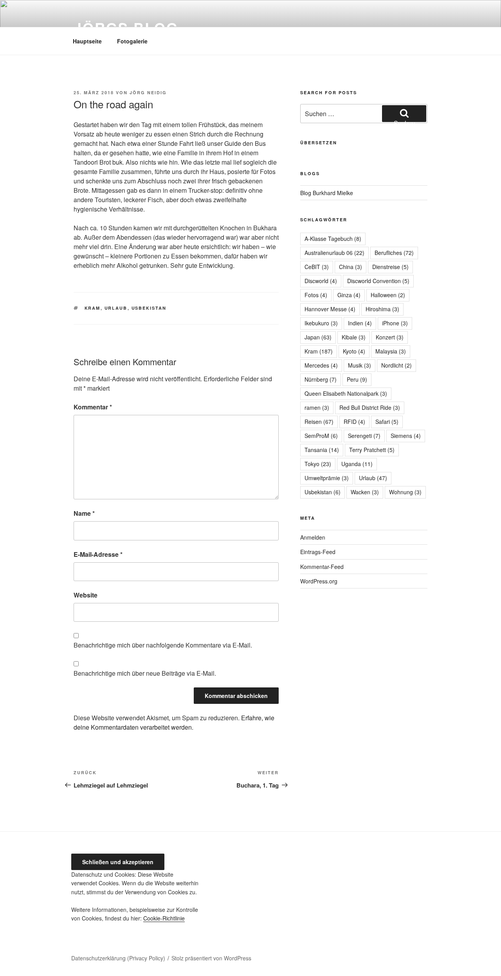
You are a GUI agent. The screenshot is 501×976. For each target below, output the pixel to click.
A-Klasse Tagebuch (333, 238)
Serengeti (364, 436)
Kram (93, 308)
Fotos (316, 295)
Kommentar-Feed (322, 567)
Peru (357, 379)
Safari (386, 421)
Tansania (322, 450)
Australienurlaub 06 (334, 253)
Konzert (390, 337)
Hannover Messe (330, 309)
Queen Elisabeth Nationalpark (346, 393)
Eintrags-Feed (317, 552)
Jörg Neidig (148, 92)
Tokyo (318, 464)
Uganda (357, 464)
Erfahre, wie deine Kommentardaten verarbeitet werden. (174, 722)
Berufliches (394, 253)
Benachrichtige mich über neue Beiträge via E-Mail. (145, 673)
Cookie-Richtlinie (164, 918)
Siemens (406, 436)
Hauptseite (87, 41)
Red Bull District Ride (369, 407)
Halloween (388, 295)
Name (84, 513)
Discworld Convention (378, 281)
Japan (318, 337)
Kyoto (354, 351)
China (350, 267)
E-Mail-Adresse (98, 554)
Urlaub (116, 308)
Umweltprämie (327, 478)
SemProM (321, 436)
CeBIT (317, 267)
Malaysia (390, 351)
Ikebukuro (321, 323)
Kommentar (93, 406)
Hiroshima (382, 309)
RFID (354, 421)
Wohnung (405, 492)
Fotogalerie (132, 41)
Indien (360, 323)
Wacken (365, 492)
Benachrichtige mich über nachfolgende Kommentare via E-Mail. (163, 644)
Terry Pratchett (372, 450)
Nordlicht (396, 365)
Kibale (354, 337)
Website (85, 594)
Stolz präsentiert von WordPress (211, 958)
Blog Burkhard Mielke (326, 193)
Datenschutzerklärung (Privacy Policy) (118, 958)
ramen (317, 407)
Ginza (348, 295)
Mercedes (321, 365)
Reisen (319, 421)
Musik (359, 365)
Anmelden (312, 537)
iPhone (395, 323)
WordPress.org (318, 581)
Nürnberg (321, 379)
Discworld (321, 281)
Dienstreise (390, 267)
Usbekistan (149, 308)
